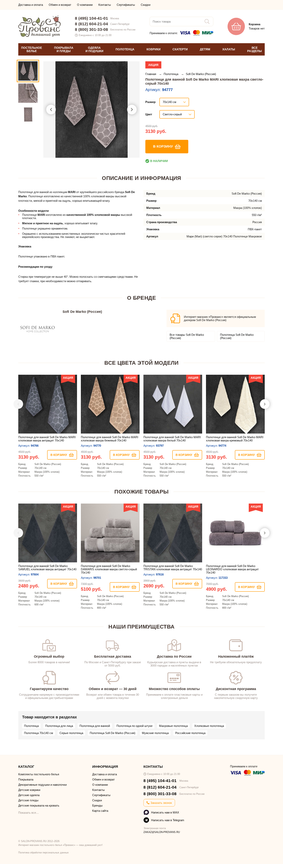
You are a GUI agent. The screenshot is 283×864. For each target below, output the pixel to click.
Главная (151, 74)
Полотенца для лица (59, 725)
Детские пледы (28, 800)
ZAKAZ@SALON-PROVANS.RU (161, 832)
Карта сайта (100, 810)
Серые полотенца (71, 733)
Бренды (97, 805)
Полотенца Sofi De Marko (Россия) (237, 336)
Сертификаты (126, 4)
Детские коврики (29, 789)
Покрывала (25, 779)
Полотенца (171, 74)
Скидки (145, 4)
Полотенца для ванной (95, 725)
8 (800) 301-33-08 (91, 29)
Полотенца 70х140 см (38, 733)
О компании (85, 4)
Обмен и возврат (60, 4)
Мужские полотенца (155, 733)
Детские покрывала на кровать (38, 805)
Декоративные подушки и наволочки (42, 784)
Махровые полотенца (173, 725)
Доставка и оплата (30, 4)
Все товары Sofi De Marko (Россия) (187, 336)
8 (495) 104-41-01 (91, 18)
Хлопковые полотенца (209, 725)
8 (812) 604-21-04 (91, 24)
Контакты (104, 4)
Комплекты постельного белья (38, 774)
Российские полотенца (190, 733)
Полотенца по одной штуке (134, 725)
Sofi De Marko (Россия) (201, 74)
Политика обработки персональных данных (43, 852)
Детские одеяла (28, 795)
